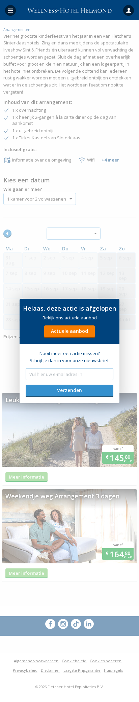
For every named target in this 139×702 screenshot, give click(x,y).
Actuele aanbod (69, 331)
